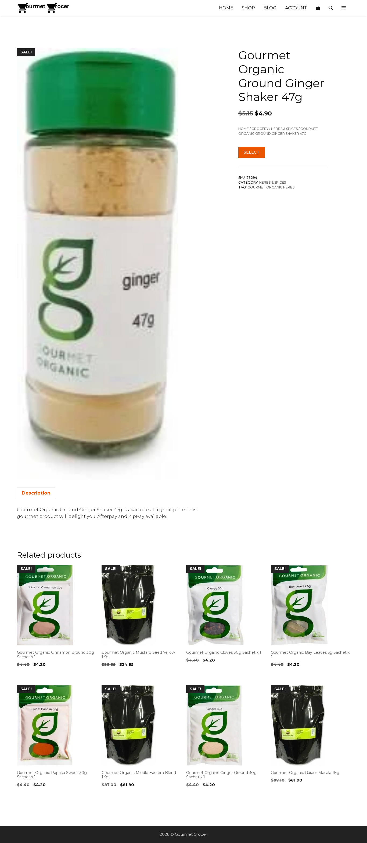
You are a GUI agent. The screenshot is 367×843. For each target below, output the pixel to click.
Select (251, 152)
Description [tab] (36, 493)
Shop (248, 7)
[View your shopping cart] (317, 8)
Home (226, 7)
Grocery (259, 128)
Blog (270, 7)
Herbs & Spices (284, 128)
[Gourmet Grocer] (44, 8)
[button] (343, 8)
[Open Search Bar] (330, 8)
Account (296, 7)
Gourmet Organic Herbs (270, 187)
